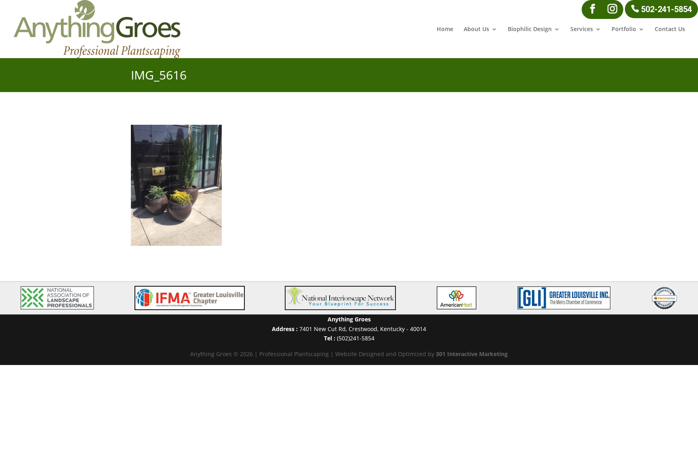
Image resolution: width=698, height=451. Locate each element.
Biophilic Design (530, 29)
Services (581, 29)
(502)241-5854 (355, 338)
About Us (476, 29)
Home (445, 29)
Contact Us (670, 29)
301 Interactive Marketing (472, 354)
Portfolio (624, 29)
